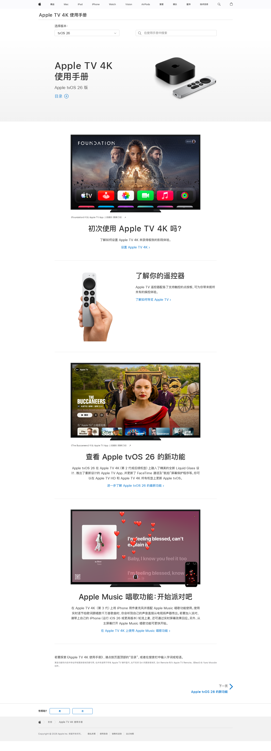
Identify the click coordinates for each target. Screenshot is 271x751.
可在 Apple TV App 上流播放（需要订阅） (96, 217)
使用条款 (104, 734)
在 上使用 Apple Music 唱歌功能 (134, 630)
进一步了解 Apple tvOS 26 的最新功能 (134, 485)
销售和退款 (117, 734)
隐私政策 (92, 734)
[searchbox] (176, 33)
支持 (50, 722)
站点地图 (130, 734)
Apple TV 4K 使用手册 (63, 14)
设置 (134, 247)
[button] (219, 4)
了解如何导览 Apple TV (152, 299)
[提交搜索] (140, 33)
